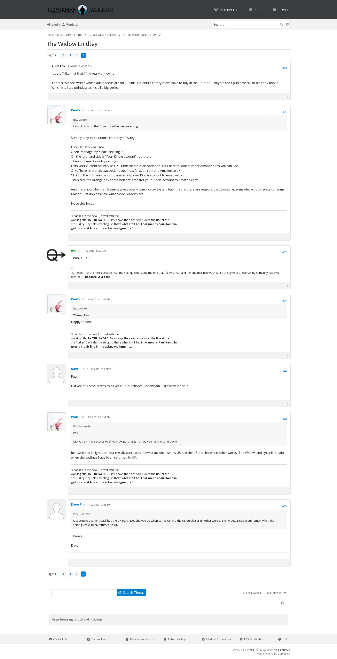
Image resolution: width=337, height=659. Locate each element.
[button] (287, 97)
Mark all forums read (218, 639)
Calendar (283, 9)
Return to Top (176, 639)
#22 (284, 112)
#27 (284, 506)
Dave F (76, 369)
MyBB (251, 649)
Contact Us (59, 639)
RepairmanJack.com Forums (64, 35)
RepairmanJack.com (142, 639)
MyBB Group (282, 649)
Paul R (76, 110)
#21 (284, 68)
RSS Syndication (253, 639)
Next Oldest (253, 593)
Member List (228, 9)
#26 (284, 418)
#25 (284, 370)
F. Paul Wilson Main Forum (140, 35)
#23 (284, 252)
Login (55, 24)
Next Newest (274, 593)
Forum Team (99, 639)
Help (284, 639)
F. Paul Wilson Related (102, 35)
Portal (257, 9)
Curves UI (284, 653)
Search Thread (133, 592)
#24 (284, 301)
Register (72, 24)
